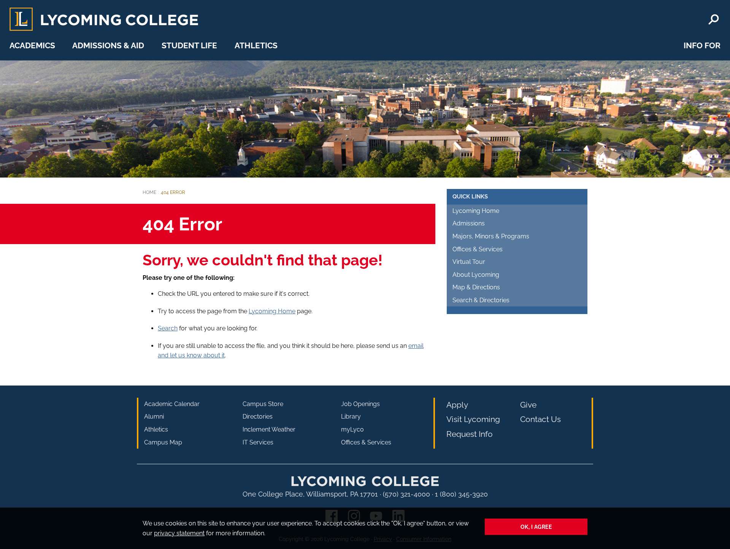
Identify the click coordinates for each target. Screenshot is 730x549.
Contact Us (540, 419)
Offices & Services (477, 249)
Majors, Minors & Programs (490, 236)
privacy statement (179, 533)
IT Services (258, 442)
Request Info (469, 434)
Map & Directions (476, 287)
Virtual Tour (468, 261)
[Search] (713, 19)
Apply (457, 404)
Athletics (256, 45)
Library (351, 416)
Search (168, 328)
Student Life (189, 45)
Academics (32, 45)
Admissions (468, 223)
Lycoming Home (272, 311)
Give (528, 404)
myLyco (352, 429)
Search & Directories (480, 300)
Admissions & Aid (108, 45)
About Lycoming (475, 274)
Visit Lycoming (473, 419)
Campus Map (163, 442)
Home (149, 192)
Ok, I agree (536, 527)
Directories (258, 416)
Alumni (154, 416)
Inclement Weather (269, 429)
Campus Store (263, 404)
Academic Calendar (172, 404)
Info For (702, 45)
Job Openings (360, 404)
